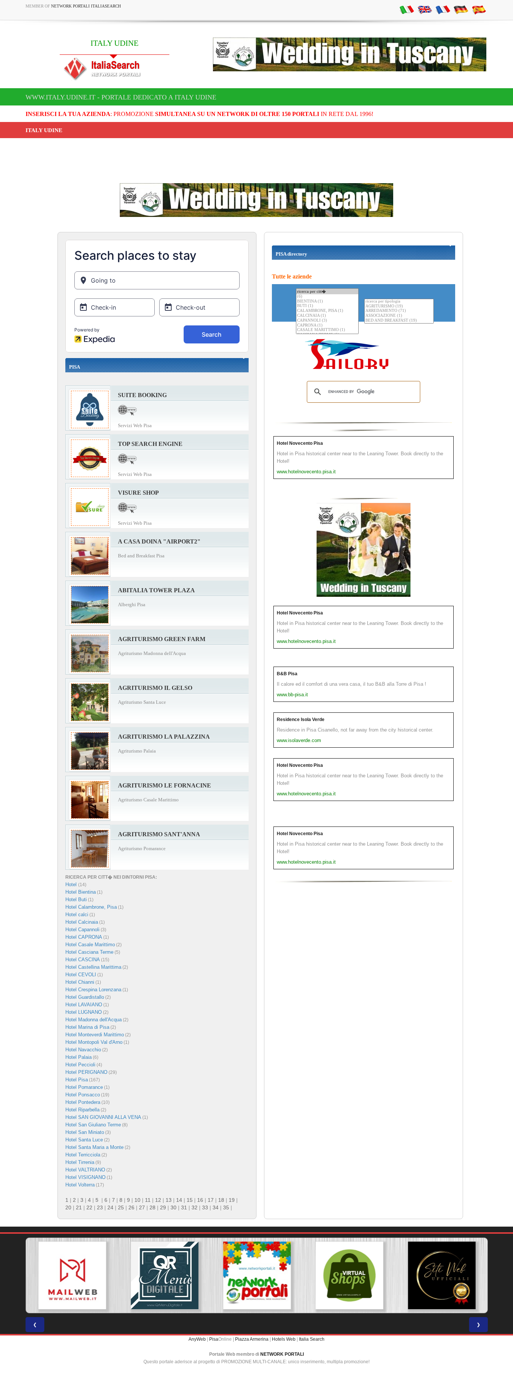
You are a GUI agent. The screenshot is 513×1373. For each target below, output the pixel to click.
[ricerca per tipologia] (399, 301)
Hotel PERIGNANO (86, 1072)
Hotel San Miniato (84, 1132)
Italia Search (311, 1339)
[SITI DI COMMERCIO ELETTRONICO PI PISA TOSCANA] (349, 1275)
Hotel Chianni (79, 982)
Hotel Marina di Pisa (87, 1027)
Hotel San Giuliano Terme (93, 1125)
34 (216, 1207)
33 (205, 1207)
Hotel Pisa (76, 1079)
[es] (478, 9)
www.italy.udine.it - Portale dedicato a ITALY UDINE (121, 97)
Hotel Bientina (80, 892)
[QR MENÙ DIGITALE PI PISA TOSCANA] (164, 1275)
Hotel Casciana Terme (89, 952)
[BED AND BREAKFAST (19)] (399, 320)
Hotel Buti (76, 899)
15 (190, 1200)
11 (148, 1200)
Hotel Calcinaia (81, 922)
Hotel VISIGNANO (85, 1177)
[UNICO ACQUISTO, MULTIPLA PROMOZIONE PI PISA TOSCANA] (256, 1275)
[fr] (442, 9)
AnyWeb (197, 1339)
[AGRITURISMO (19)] (399, 306)
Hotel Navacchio (83, 1049)
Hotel (71, 884)
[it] (406, 9)
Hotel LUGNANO (83, 1012)
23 (100, 1207)
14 (179, 1200)
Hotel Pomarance (84, 1087)
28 (152, 1207)
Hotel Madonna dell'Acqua (93, 1019)
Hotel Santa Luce (84, 1140)
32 (195, 1207)
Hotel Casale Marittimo (90, 944)
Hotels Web (284, 1339)
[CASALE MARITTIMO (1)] (327, 330)
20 (68, 1207)
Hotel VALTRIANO (85, 1170)
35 (226, 1207)
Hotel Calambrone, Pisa (91, 907)
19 (232, 1200)
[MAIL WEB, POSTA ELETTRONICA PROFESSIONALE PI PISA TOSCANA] (72, 1275)
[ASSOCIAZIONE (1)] (399, 315)
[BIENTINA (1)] (327, 301)
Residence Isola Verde (300, 719)
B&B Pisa (287, 673)
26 (131, 1207)
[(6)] (327, 296)
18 (221, 1200)
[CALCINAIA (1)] (327, 315)
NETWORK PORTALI (282, 1354)
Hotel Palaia (78, 1057)
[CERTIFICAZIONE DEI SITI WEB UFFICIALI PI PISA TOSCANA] (441, 1275)
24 (110, 1207)
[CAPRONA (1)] (327, 325)
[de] (460, 9)
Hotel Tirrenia (79, 1162)
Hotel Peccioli (80, 1064)
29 (163, 1207)
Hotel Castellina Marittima (93, 967)
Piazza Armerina (252, 1339)
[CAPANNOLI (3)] (327, 320)
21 (79, 1207)
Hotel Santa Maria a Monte (94, 1147)
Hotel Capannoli (82, 929)
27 (142, 1207)
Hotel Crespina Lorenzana (93, 989)
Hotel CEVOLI (80, 974)
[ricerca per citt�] (327, 291)
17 (211, 1200)
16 (200, 1200)
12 (158, 1200)
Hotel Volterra (80, 1185)
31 (184, 1207)
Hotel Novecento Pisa (300, 443)
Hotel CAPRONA (83, 937)
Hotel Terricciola (82, 1155)
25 (121, 1207)
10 (137, 1200)
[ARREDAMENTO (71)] (399, 311)
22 (89, 1207)
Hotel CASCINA (82, 959)
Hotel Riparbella (82, 1110)
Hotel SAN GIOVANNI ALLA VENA (103, 1117)
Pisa (213, 1339)
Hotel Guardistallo (84, 997)
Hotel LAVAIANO (83, 1004)
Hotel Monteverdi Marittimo (94, 1034)
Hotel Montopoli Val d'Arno (93, 1042)
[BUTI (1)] (327, 306)
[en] (424, 9)
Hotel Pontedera (82, 1102)
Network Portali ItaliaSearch (86, 6)
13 (169, 1200)
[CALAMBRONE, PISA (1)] (327, 311)
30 (173, 1207)
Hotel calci (76, 914)
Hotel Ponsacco (82, 1094)
